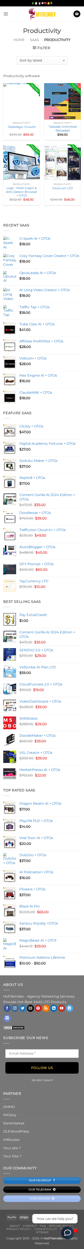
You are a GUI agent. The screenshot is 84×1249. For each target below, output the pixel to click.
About (15, 1225)
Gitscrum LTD (62, 188)
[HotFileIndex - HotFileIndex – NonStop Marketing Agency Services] (42, 13)
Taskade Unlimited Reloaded (62, 128)
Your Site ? (12, 1156)
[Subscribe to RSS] (46, 1008)
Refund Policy (61, 1225)
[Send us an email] (30, 1008)
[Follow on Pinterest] (38, 1008)
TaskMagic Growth (22, 127)
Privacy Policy (18, 1229)
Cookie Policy (45, 1229)
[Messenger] (67, 1232)
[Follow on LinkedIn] (53, 1008)
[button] (5, 14)
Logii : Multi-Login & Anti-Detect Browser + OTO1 (21, 191)
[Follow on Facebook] (7, 1008)
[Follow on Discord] (7, 1018)
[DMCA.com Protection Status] (14, 1027)
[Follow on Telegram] (69, 1008)
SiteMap (42, 1232)
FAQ (43, 1225)
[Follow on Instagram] (15, 1008)
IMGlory (9, 1115)
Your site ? (12, 1148)
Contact (30, 1225)
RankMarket (14, 1123)
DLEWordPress (16, 1131)
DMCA (73, 1229)
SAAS (34, 40)
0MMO (9, 1107)
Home (19, 40)
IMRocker (11, 1140)
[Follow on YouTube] (61, 1008)
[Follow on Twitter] (22, 1008)
